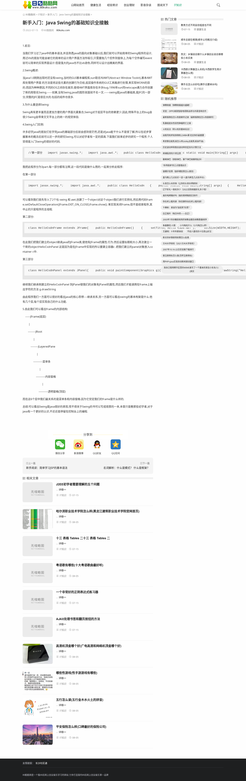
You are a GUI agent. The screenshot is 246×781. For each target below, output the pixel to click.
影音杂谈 (146, 5)
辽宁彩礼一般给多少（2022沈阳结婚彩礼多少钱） (185, 189)
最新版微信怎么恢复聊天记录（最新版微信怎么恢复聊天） (189, 117)
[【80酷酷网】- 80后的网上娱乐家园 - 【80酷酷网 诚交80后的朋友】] (40, 7)
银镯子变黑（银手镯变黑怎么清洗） (179, 171)
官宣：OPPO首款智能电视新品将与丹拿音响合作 (184, 111)
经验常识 (112, 5)
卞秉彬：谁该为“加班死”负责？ (176, 207)
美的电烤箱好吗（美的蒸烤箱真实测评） (181, 195)
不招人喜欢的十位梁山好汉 (199, 231)
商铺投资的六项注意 (172, 153)
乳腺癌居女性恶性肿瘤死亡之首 (177, 123)
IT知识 (178, 5)
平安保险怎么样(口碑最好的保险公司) (81, 726)
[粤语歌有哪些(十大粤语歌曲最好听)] (38, 573)
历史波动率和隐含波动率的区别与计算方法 (182, 147)
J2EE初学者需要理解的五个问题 (78, 484)
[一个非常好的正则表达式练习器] (38, 600)
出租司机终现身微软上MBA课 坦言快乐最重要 (183, 135)
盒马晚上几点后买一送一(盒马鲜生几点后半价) (183, 177)
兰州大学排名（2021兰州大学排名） (179, 243)
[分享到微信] (60, 444)
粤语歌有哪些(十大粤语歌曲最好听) (79, 565)
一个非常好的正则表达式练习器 (77, 592)
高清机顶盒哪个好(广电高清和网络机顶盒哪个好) (88, 646)
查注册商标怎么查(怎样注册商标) (177, 255)
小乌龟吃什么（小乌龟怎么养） (194, 225)
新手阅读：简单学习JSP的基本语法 (46, 468)
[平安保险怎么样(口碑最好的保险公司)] (38, 735)
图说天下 (162, 5)
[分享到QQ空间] (116, 444)
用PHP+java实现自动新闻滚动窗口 (178, 261)
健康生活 (95, 5)
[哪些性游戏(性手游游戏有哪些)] (38, 681)
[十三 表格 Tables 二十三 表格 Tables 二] (38, 546)
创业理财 (129, 5)
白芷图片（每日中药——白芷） (177, 213)
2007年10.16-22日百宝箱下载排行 (178, 249)
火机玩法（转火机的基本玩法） (177, 129)
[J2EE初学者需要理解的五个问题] (38, 492)
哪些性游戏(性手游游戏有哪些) (76, 673)
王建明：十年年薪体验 (173, 231)
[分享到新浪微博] (79, 444)
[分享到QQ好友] (97, 444)
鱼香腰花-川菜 (169, 225)
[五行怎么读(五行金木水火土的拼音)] (38, 708)
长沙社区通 (41, 763)
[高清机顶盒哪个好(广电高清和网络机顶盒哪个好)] (38, 654)
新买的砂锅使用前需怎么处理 (176, 237)
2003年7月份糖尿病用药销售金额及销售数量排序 (185, 219)
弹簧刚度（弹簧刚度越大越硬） (177, 105)
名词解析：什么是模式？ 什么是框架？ (126, 468)
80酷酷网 (30, 14)
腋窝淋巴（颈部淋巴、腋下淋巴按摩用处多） (183, 159)
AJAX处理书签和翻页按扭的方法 (78, 619)
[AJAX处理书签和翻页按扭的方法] (38, 627)
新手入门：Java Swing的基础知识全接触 (69, 14)
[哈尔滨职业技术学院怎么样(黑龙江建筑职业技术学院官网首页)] (38, 519)
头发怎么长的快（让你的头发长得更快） (181, 183)
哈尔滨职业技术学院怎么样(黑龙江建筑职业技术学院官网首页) (97, 511)
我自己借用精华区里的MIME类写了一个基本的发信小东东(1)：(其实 (192, 269)
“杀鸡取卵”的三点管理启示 (174, 165)
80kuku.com (63, 30)
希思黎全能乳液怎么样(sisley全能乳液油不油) (183, 141)
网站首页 (79, 5)
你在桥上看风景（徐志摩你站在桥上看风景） (183, 201)
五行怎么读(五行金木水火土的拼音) (79, 700)
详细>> (62, 489)
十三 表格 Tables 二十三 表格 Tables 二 (83, 538)
